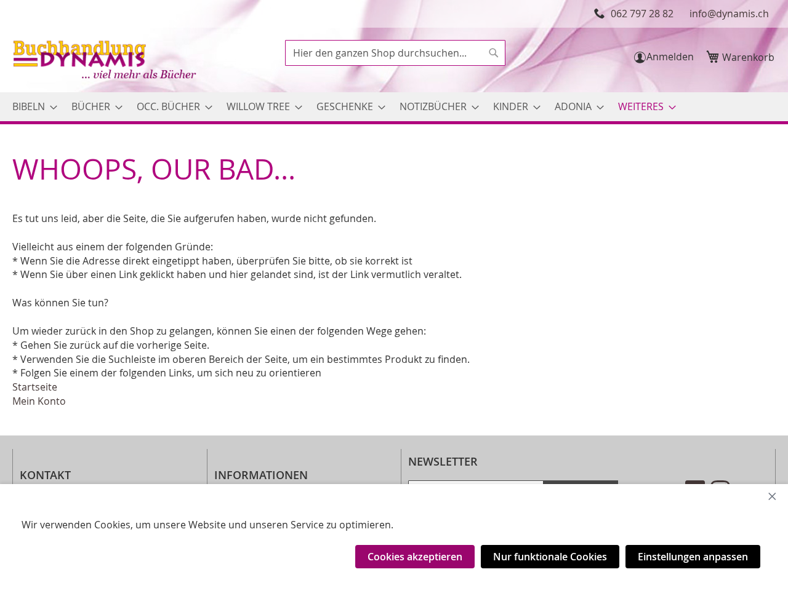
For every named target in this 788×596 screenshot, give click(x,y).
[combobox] (395, 53)
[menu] (394, 106)
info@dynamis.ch (729, 13)
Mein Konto (39, 401)
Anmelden (670, 56)
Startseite (34, 387)
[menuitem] (31, 106)
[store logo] (106, 61)
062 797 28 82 (642, 13)
